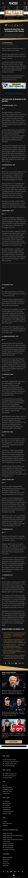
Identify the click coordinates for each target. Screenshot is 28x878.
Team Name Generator (8, 849)
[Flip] (15, 663)
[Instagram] (7, 872)
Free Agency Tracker (8, 789)
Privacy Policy (6, 863)
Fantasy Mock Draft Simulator (10, 835)
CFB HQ (5, 821)
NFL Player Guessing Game (10, 773)
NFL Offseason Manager (9, 765)
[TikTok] (19, 872)
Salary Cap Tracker (7, 791)
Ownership (5, 865)
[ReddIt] (12, 663)
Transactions (6, 793)
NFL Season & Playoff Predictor (11, 761)
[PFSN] (13, 3)
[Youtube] (14, 875)
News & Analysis (7, 803)
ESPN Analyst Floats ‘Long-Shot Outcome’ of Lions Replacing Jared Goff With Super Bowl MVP (14, 651)
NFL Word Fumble (7, 777)
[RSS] (15, 872)
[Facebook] (5, 663)
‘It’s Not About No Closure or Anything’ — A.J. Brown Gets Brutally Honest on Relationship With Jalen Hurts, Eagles (14, 656)
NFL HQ (5, 785)
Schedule (5, 825)
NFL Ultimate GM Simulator (10, 763)
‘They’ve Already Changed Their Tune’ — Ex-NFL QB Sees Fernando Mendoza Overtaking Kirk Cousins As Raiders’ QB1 (14, 641)
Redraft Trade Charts (8, 845)
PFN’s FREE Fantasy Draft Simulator (14, 93)
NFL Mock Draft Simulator (9, 759)
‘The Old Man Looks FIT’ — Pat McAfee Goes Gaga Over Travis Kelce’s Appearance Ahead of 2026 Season (13, 646)
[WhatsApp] (22, 663)
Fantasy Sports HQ (7, 833)
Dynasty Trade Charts (8, 843)
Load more (13, 742)
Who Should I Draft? (8, 847)
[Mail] (11, 872)
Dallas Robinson (7, 42)
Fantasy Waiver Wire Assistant (10, 839)
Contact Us (5, 861)
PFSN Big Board (7, 809)
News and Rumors (7, 787)
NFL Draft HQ (6, 801)
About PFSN (6, 859)
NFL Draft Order (7, 807)
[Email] (19, 663)
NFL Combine (6, 805)
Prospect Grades (7, 813)
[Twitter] (8, 663)
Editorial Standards (7, 857)
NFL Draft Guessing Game (9, 775)
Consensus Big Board (8, 811)
